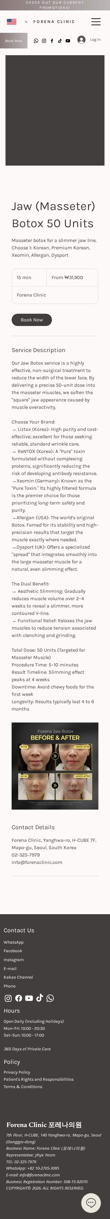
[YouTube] (68, 41)
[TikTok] (60, 41)
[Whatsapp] (36, 41)
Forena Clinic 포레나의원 (44, 1125)
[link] (32, 320)
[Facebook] (52, 41)
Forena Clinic (54, 21)
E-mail (10, 968)
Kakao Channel (18, 977)
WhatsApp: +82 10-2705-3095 (32, 1168)
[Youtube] (29, 998)
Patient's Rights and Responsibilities (39, 1079)
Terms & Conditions (23, 1086)
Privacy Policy (17, 1072)
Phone (10, 986)
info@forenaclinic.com (40, 1175)
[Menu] (96, 21)
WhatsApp (14, 942)
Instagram (14, 959)
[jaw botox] (55, 766)
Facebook (13, 950)
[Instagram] (44, 41)
